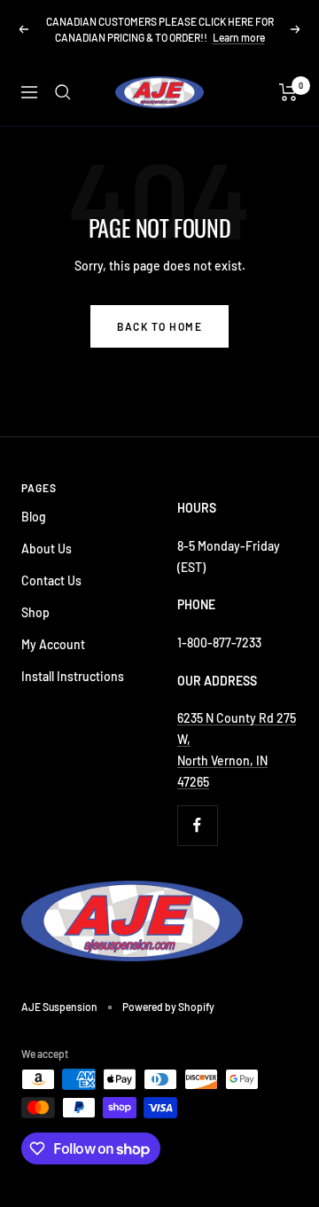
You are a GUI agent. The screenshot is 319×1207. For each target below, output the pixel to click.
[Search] (63, 92)
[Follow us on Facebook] (197, 825)
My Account (53, 644)
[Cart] (288, 92)
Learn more (239, 37)
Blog (33, 516)
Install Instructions (72, 676)
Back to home (159, 326)
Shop (35, 612)
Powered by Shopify (168, 1006)
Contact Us (51, 580)
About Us (46, 548)
